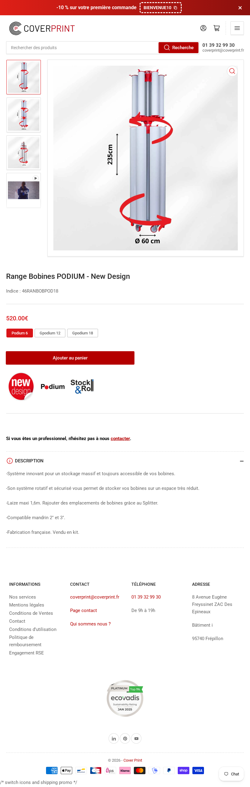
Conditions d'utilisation (32, 629)
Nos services (22, 597)
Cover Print (132, 760)
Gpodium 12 (50, 333)
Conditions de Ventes (31, 613)
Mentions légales (26, 605)
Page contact (83, 610)
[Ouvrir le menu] (237, 28)
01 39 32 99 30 (146, 597)
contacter (120, 438)
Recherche (183, 47)
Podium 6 (20, 333)
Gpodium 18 (82, 333)
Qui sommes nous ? (90, 624)
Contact (17, 621)
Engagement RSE (26, 653)
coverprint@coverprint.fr (94, 597)
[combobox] (102, 47)
